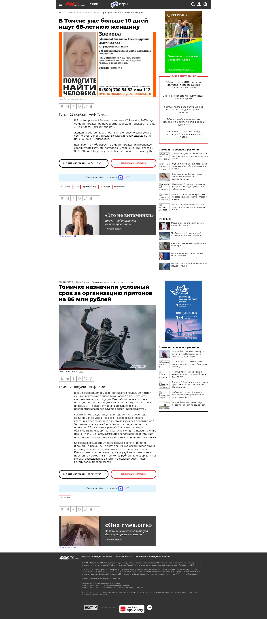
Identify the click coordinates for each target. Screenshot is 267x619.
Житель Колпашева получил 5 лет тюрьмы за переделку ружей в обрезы (183, 110)
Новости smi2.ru (69, 236)
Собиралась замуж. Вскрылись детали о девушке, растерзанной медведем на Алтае (188, 394)
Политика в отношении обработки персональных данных (105, 585)
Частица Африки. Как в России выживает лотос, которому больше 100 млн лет (189, 374)
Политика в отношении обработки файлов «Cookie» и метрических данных (112, 588)
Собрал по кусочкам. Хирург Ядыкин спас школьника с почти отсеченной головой (190, 156)
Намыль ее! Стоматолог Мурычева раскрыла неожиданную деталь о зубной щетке (188, 186)
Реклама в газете (124, 557)
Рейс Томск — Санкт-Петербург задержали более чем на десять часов (183, 134)
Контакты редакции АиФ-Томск (97, 557)
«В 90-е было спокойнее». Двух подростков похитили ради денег (188, 403)
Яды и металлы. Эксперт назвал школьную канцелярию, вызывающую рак (187, 176)
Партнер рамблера (108, 607)
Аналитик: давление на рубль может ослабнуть (189, 244)
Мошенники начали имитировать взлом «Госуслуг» (187, 224)
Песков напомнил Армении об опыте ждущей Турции (189, 265)
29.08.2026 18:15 (66, 282)
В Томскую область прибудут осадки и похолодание (183, 97)
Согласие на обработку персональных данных (101, 583)
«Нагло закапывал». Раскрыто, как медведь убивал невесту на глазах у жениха (189, 196)
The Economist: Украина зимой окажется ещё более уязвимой (186, 234)
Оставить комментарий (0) (133, 163)
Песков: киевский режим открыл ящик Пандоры (187, 254)
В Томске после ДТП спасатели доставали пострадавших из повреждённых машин (183, 85)
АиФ (81, 371)
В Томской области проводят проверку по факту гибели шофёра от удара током (183, 122)
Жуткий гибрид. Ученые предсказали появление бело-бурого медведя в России (190, 166)
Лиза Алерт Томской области (73, 99)
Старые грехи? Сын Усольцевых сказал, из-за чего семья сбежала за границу (189, 364)
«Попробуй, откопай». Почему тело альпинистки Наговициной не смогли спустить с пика (189, 354)
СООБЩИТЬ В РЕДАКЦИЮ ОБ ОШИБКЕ (153, 557)
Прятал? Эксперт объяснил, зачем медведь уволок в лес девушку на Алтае (188, 207)
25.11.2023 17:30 (65, 12)
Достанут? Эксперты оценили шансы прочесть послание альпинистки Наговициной (190, 384)
